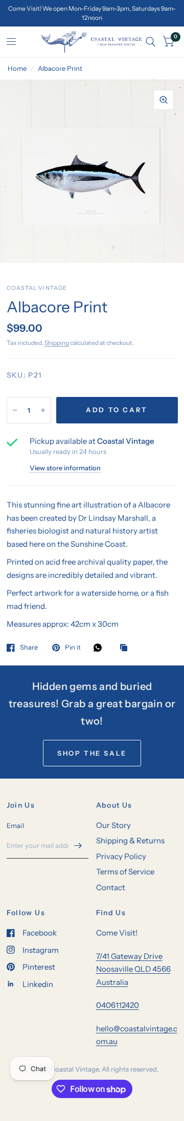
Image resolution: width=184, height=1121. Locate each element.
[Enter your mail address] (78, 845)
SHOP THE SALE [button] (92, 753)
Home (17, 68)
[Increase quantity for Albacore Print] (43, 410)
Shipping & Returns (130, 840)
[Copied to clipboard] (126, 648)
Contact (110, 887)
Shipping (56, 342)
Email (15, 825)
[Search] (150, 41)
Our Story (113, 825)
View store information (65, 468)
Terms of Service (125, 871)
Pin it (73, 648)
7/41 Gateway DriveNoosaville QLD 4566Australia (133, 969)
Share (29, 648)
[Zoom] (163, 100)
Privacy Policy (121, 856)
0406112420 (117, 1005)
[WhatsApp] (100, 648)
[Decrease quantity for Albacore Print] (14, 410)
